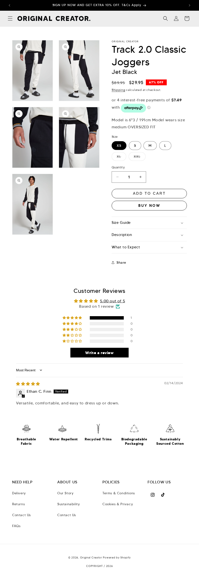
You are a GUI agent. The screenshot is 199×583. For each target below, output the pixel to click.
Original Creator (91, 557)
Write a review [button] (99, 352)
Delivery (19, 493)
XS (119, 145)
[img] (28, 384)
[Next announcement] (189, 5)
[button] (10, 18)
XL (121, 157)
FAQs (16, 526)
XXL (140, 157)
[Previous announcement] (9, 5)
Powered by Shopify (117, 557)
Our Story (65, 493)
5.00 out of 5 (112, 301)
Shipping (118, 90)
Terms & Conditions (118, 493)
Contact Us (21, 515)
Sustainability (68, 504)
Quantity (118, 167)
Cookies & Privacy (117, 504)
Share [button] (121, 262)
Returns (18, 504)
